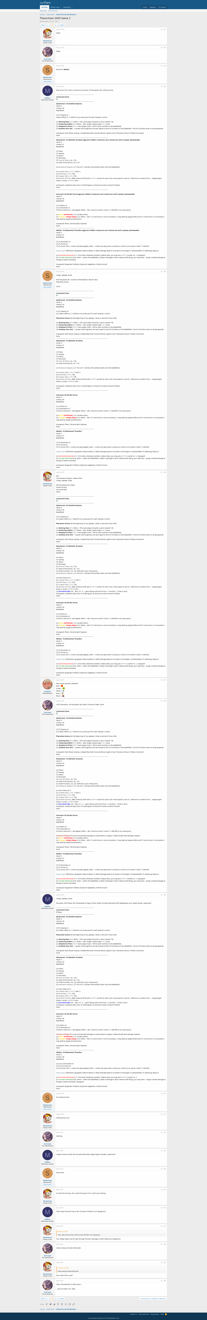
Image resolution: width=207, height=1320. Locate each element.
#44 (165, 86)
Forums (45, 7)
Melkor (47, 98)
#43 (165, 66)
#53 (165, 1151)
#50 (165, 1093)
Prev (43, 25)
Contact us (133, 1314)
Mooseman (47, 41)
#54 (165, 1169)
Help (162, 1314)
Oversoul (47, 59)
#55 (165, 1189)
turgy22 (47, 691)
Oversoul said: (62, 1268)
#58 (165, 1244)
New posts (43, 11)
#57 (165, 1226)
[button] (61, 7)
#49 (165, 895)
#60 (165, 1281)
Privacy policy (154, 1314)
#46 (165, 472)
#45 (165, 271)
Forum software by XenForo (103, 1318)
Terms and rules (144, 1314)
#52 (165, 1132)
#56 (165, 1208)
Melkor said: (61, 1231)
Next (61, 25)
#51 (165, 1114)
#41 (165, 29)
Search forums (53, 11)
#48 (165, 701)
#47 (165, 680)
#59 (165, 1262)
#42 (165, 47)
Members (67, 7)
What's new (55, 7)
